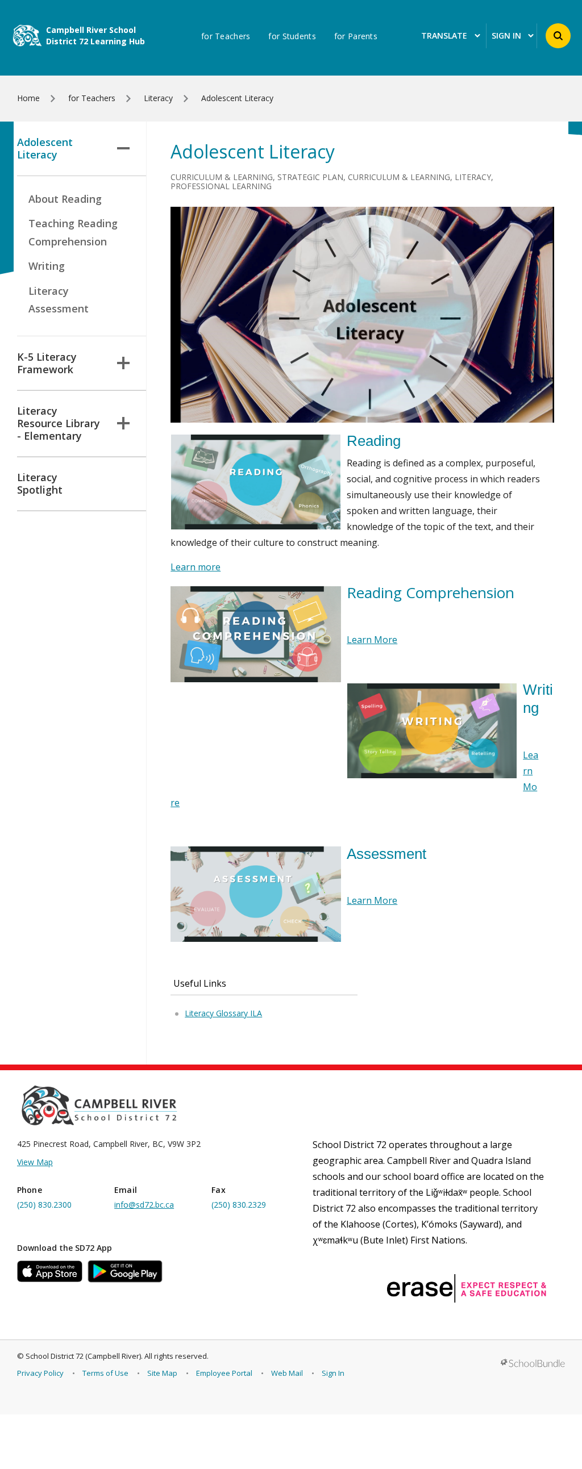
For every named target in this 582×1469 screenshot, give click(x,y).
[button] (558, 35)
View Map (35, 1162)
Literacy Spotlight (40, 483)
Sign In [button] (506, 36)
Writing (46, 266)
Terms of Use (105, 1373)
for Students (291, 36)
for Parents (355, 36)
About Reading (65, 199)
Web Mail (287, 1373)
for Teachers (225, 36)
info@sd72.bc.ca (144, 1204)
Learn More (372, 639)
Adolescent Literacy (45, 148)
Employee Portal (224, 1373)
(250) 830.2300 (44, 1204)
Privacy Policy (40, 1373)
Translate (444, 36)
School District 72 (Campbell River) (83, 1356)
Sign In (333, 1373)
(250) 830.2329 (238, 1204)
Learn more (196, 567)
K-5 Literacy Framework (47, 363)
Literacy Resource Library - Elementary (58, 423)
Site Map (162, 1373)
